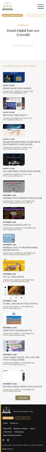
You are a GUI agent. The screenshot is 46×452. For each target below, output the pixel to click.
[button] (22, 397)
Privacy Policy (7, 449)
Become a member (21, 428)
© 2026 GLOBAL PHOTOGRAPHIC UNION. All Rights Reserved (22, 445)
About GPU (7, 428)
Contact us (14, 423)
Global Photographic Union (23, 411)
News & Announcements (12, 435)
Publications (19, 432)
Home (5, 423)
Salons (32, 428)
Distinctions (7, 432)
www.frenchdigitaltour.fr (23, 45)
